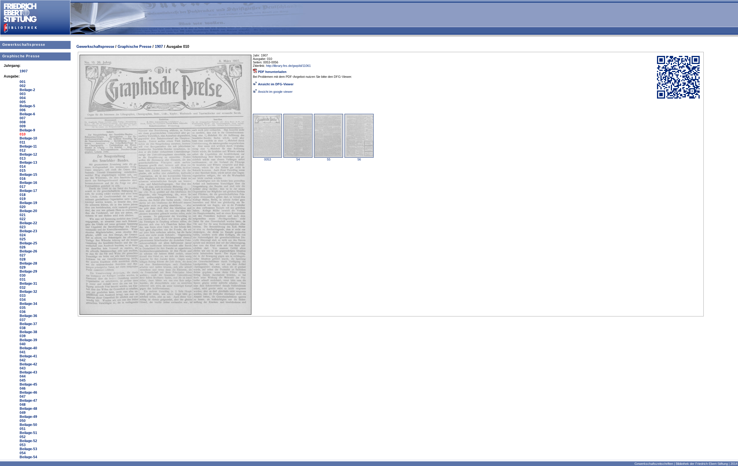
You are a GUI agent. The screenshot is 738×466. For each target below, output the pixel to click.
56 (359, 159)
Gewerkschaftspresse (24, 45)
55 (328, 159)
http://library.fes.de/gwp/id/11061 (288, 65)
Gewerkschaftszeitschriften (654, 463)
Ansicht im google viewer (275, 91)
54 (298, 159)
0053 (267, 159)
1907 (159, 46)
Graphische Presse (21, 56)
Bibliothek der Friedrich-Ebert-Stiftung (702, 463)
